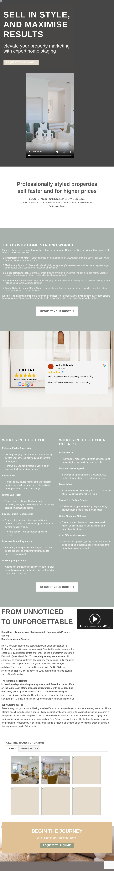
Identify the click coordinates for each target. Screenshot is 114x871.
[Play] (81, 626)
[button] (95, 619)
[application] (95, 619)
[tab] (12, 748)
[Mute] (104, 626)
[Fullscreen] (109, 626)
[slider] (93, 626)
